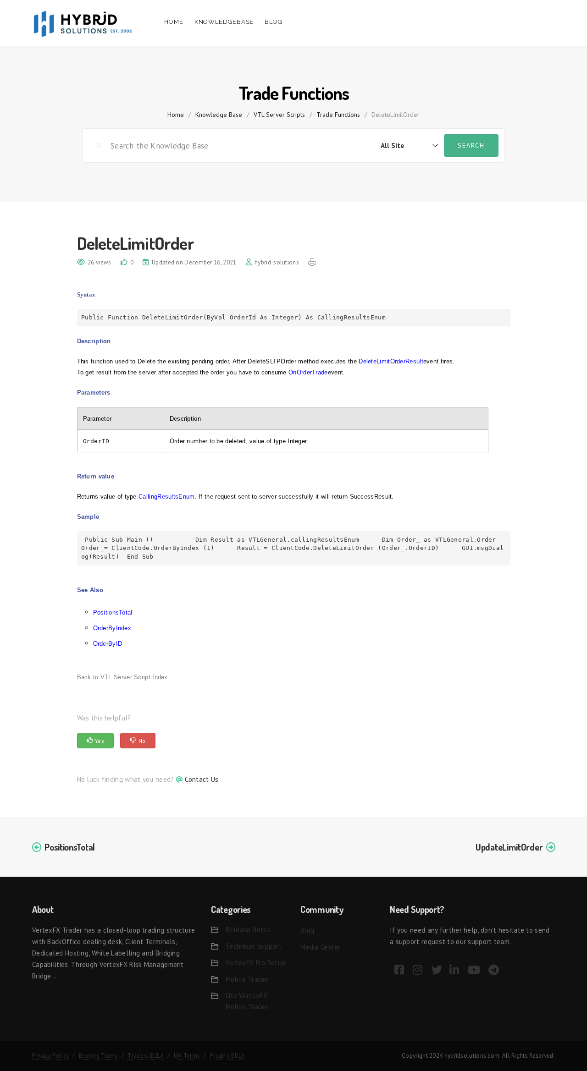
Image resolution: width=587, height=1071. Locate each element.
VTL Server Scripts (279, 114)
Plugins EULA (227, 1056)
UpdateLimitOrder (509, 847)
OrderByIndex (112, 628)
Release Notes (248, 929)
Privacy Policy (50, 1056)
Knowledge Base (218, 114)
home (175, 114)
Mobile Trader (247, 979)
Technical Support (254, 946)
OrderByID (107, 643)
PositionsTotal (113, 612)
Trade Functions (338, 114)
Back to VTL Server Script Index (122, 677)
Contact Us (201, 779)
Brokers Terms (98, 1056)
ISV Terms (187, 1056)
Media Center (320, 947)
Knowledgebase (224, 21)
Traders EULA (145, 1056)
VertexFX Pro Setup (255, 962)
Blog (273, 21)
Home (173, 21)
